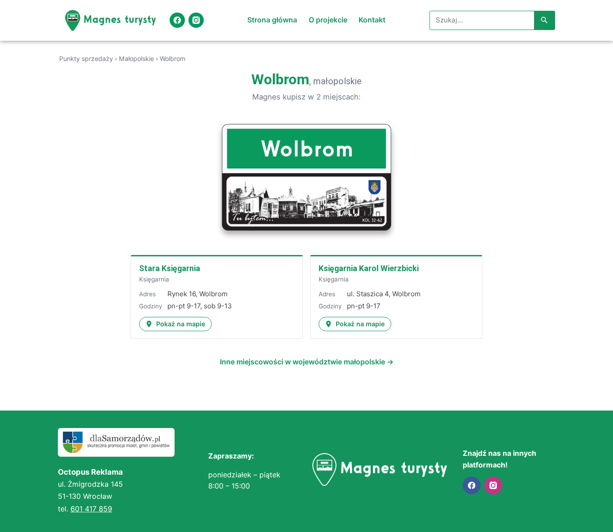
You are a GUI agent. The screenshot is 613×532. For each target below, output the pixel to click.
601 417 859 (91, 508)
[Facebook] (177, 20)
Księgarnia (154, 279)
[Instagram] (196, 20)
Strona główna (272, 19)
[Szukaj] (544, 20)
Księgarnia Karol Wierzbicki (369, 268)
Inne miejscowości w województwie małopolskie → (307, 361)
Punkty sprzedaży (86, 58)
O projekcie (328, 19)
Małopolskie (136, 58)
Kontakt (372, 19)
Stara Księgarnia (169, 268)
